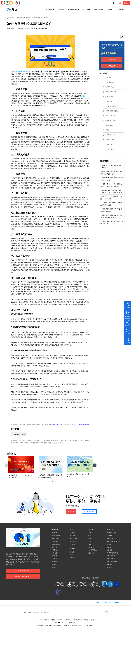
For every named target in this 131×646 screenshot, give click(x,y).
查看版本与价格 (89, 511)
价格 (89, 533)
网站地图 (91, 553)
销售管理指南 (109, 125)
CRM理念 (27, 17)
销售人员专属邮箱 (112, 561)
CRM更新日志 (92, 550)
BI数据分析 (55, 541)
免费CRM (109, 564)
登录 (120, 3)
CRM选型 (109, 567)
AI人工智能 (55, 550)
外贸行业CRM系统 (111, 120)
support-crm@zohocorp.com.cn (109, 602)
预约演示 (112, 66)
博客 (89, 544)
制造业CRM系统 (110, 115)
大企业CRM (108, 144)
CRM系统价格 (109, 82)
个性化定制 (55, 553)
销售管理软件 (111, 556)
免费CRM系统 (109, 87)
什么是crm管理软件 (111, 106)
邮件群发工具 (109, 149)
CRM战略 (109, 535)
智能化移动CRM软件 (21, 72)
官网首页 (12, 17)
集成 (89, 535)
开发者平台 (55, 567)
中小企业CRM (109, 139)
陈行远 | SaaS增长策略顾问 (39, 28)
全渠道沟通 (55, 538)
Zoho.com (11, 3)
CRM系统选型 (20, 17)
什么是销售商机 (110, 135)
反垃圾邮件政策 (78, 620)
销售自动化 (55, 533)
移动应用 (86, 9)
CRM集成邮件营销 (112, 553)
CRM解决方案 (72, 9)
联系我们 (121, 9)
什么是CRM (108, 101)
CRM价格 (61, 9)
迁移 (89, 541)
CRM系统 (108, 77)
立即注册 (126, 3)
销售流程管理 (56, 535)
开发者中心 (73, 538)
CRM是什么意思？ (112, 533)
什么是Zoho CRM (112, 538)
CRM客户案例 (98, 9)
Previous (6, 465)
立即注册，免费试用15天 (23, 571)
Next (94, 465)
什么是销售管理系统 (111, 111)
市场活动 (72, 544)
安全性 (54, 564)
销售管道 (109, 550)
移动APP (54, 561)
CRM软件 (109, 544)
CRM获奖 (91, 547)
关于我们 (46, 620)
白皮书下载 (73, 541)
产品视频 (72, 535)
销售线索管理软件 (110, 92)
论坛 (89, 538)
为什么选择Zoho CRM (113, 541)
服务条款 (86, 620)
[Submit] (106, 612)
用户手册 (72, 533)
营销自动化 (55, 556)
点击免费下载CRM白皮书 (23, 576)
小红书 (72, 558)
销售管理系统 (109, 96)
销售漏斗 (84, 96)
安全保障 (60, 620)
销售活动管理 (56, 544)
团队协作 (54, 558)
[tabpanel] (21, 467)
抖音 (71, 555)
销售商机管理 (111, 558)
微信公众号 (73, 552)
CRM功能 (49, 9)
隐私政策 (93, 620)
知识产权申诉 (67, 620)
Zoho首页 (39, 620)
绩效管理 (54, 547)
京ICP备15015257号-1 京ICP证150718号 (83, 625)
